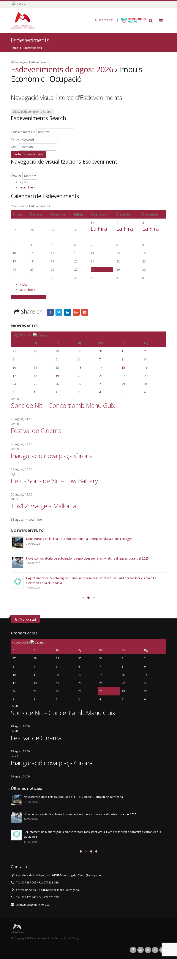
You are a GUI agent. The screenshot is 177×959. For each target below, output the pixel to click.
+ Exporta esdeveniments (28, 297)
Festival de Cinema (36, 430)
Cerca (15, 139)
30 (79, 351)
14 (101, 367)
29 (123, 384)
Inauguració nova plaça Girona (51, 455)
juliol (23, 182)
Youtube (140, 950)
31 (92, 222)
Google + (76, 312)
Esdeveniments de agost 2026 (62, 69)
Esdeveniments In (23, 132)
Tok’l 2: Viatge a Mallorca (43, 505)
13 (79, 367)
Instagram (148, 950)
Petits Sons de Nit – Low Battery (54, 480)
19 (57, 376)
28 (101, 384)
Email (84, 312)
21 (101, 376)
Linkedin (155, 950)
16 (146, 367)
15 (123, 367)
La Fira (99, 228)
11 (35, 367)
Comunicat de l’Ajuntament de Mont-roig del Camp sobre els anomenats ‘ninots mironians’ (89, 558)
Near (14, 147)
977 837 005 (105, 20)
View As (16, 175)
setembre (27, 187)
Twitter (58, 312)
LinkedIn (67, 312)
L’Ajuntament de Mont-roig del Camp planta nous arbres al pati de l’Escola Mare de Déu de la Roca (95, 539)
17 (14, 376)
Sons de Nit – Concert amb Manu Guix (63, 405)
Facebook (50, 312)
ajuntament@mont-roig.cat (33, 904)
